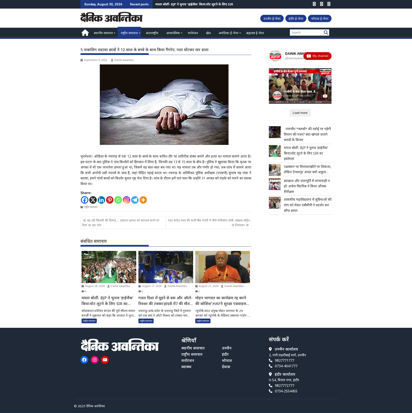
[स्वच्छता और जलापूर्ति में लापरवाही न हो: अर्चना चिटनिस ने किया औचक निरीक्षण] (275, 184)
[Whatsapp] (118, 200)
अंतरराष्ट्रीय (152, 33)
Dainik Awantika (123, 60)
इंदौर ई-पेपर (296, 18)
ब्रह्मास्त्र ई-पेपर (255, 33)
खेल (208, 33)
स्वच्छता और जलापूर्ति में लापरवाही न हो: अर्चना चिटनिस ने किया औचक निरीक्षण (307, 186)
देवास (226, 366)
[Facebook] (84, 200)
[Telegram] (135, 200)
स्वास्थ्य (186, 366)
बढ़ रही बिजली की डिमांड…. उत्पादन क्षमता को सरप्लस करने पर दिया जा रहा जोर (120, 222)
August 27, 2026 (151, 286)
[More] (143, 200)
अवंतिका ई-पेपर (228, 33)
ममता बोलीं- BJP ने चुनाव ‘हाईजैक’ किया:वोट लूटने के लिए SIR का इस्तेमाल (306, 153)
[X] (93, 200)
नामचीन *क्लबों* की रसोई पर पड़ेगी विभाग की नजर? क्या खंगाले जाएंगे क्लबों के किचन (307, 134)
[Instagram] (126, 200)
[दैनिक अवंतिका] (84, 32)
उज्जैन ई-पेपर (272, 18)
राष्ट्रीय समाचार (129, 33)
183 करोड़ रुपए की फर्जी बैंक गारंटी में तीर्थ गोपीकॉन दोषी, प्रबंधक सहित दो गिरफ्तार (209, 222)
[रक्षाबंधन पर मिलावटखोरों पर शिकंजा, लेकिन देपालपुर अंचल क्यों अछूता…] (275, 170)
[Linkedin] (101, 200)
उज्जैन (227, 348)
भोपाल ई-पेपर (319, 18)
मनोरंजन (193, 33)
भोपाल (227, 360)
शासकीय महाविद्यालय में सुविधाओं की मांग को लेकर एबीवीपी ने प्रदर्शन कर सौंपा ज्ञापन (308, 205)
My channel (320, 56)
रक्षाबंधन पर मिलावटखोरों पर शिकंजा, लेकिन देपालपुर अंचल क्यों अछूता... (200, 4)
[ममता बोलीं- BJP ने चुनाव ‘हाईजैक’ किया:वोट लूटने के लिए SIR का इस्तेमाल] (275, 151)
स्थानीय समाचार (103, 33)
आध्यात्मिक (173, 33)
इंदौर (225, 354)
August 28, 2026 (94, 286)
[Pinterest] (110, 200)
